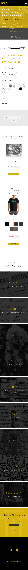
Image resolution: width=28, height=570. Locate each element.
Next (21, 117)
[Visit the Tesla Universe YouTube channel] (17, 550)
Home (4, 23)
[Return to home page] (14, 561)
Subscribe (14, 524)
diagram (4, 103)
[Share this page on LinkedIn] (20, 36)
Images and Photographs (13, 24)
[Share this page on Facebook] (7, 36)
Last (13, 121)
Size (9, 167)
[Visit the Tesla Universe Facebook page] (14, 550)
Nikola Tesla (13, 23)
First (7, 117)
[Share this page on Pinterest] (16, 36)
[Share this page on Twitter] (12, 36)
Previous (14, 117)
